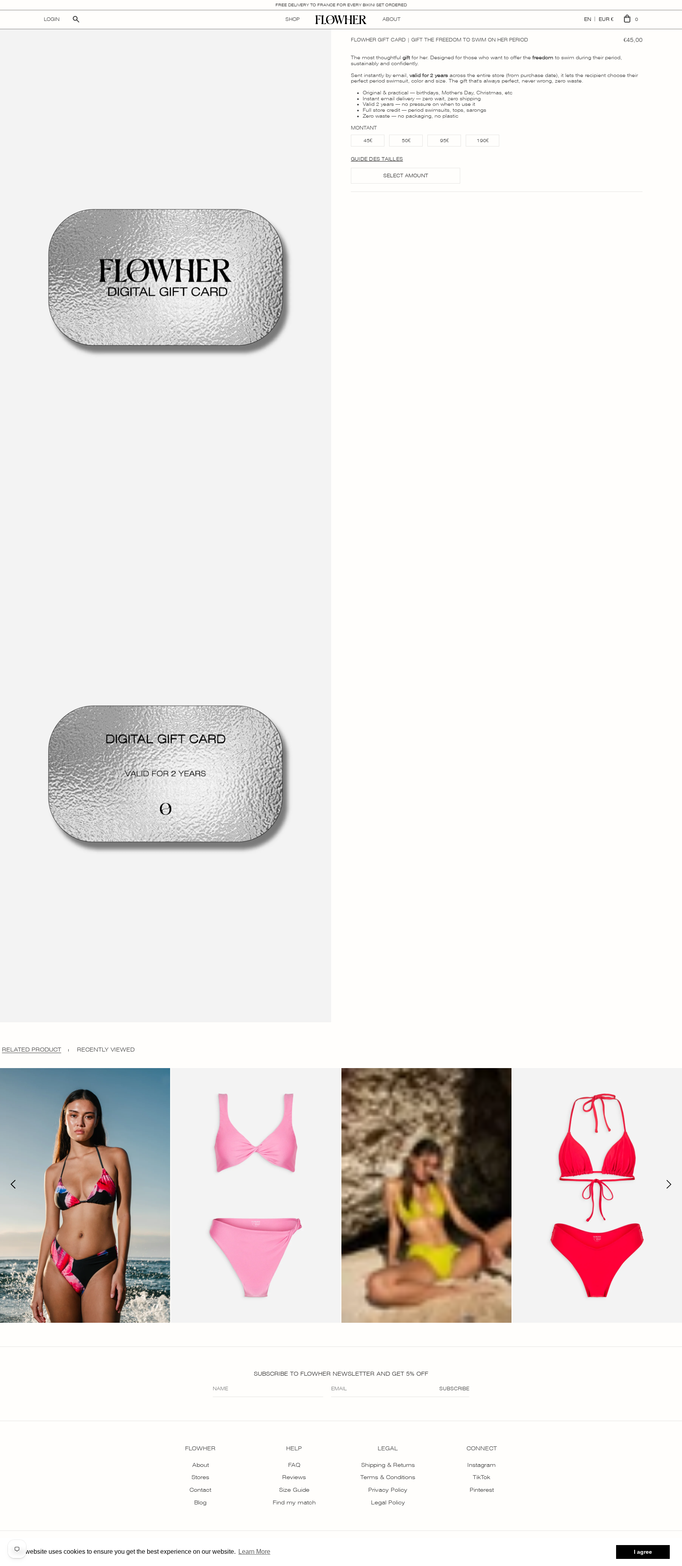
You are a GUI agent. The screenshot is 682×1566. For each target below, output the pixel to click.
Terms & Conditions (387, 1477)
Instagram (481, 1465)
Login (52, 19)
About (200, 1465)
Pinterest (482, 1490)
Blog (200, 1502)
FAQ (294, 1465)
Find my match (294, 1502)
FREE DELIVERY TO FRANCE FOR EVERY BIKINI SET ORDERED (341, 5)
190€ (483, 140)
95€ (444, 140)
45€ (367, 140)
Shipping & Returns (388, 1465)
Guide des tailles (377, 159)
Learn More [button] (254, 1551)
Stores (200, 1477)
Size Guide (294, 1490)
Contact (200, 1490)
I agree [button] (643, 1552)
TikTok (481, 1477)
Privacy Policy (387, 1490)
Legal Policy (388, 1502)
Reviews (294, 1477)
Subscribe (454, 1388)
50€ (406, 140)
